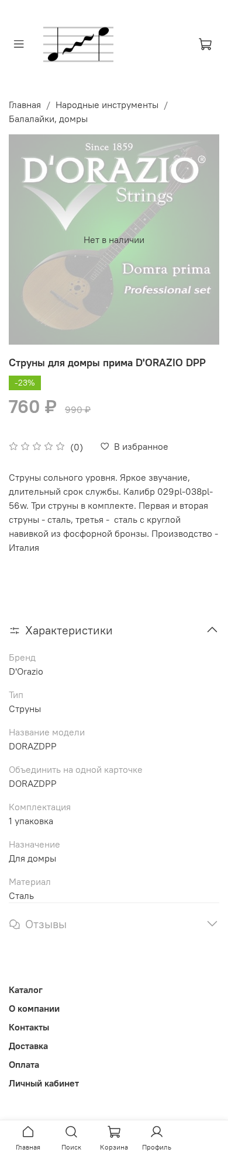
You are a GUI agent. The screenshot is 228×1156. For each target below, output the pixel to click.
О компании (34, 1008)
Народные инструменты (107, 104)
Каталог (26, 989)
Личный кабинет (44, 1083)
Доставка (28, 1045)
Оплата (24, 1064)
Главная (25, 104)
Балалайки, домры (48, 118)
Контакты (29, 1027)
